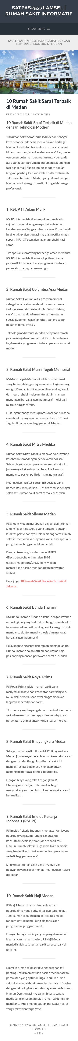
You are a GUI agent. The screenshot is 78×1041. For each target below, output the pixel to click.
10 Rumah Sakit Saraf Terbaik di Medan (38, 104)
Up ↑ (40, 1033)
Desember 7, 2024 (17, 114)
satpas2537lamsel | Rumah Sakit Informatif (39, 11)
